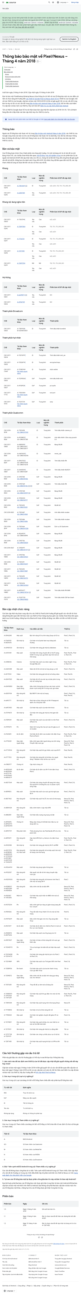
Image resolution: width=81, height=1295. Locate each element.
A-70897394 (21, 263)
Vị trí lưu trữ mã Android (9, 1259)
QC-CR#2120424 (22, 585)
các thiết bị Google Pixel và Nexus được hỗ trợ (42, 99)
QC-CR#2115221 (22, 507)
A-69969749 (21, 302)
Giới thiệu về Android (9, 1286)
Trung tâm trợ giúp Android (63, 1259)
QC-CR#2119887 (22, 571)
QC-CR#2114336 (22, 521)
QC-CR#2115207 (22, 564)
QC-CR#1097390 (22, 432)
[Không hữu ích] (77, 49)
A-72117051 (21, 251)
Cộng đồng (21, 1286)
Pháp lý (29, 1286)
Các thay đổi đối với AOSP (24, 27)
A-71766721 (20, 239)
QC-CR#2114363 (22, 514)
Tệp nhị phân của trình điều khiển (12, 1274)
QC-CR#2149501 (22, 557)
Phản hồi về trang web (61, 1286)
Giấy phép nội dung (58, 1244)
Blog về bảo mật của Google (37, 1268)
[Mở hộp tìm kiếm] (49, 2)
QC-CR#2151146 (22, 486)
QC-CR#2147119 (22, 550)
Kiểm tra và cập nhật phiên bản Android (54, 106)
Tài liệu (5, 8)
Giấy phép (37, 1286)
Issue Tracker (59, 1274)
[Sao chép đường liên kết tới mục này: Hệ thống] (13, 277)
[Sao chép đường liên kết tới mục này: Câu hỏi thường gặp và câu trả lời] (42, 1053)
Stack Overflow (60, 1271)
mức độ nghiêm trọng (53, 156)
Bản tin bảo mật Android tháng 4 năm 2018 (45, 104)
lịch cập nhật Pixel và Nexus (45, 1073)
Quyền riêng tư (47, 1286)
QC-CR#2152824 (22, 543)
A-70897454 (21, 227)
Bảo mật (17, 49)
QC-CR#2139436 (22, 479)
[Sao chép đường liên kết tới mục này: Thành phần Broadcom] (25, 311)
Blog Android (33, 1265)
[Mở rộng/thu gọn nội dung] (15, 67)
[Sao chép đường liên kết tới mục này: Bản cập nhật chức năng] (31, 609)
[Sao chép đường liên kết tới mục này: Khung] (10, 168)
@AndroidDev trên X (35, 1262)
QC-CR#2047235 (22, 528)
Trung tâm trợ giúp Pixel (62, 1262)
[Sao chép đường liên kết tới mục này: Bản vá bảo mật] (22, 149)
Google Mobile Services (62, 1268)
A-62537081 (21, 193)
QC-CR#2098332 (22, 599)
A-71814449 (21, 186)
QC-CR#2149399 (22, 493)
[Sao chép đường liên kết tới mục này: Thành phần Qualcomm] (25, 413)
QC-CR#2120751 (22, 578)
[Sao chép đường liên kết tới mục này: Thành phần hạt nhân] (23, 338)
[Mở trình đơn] (3, 2)
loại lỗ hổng (41, 156)
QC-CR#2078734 (22, 592)
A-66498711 (21, 295)
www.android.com (61, 1265)
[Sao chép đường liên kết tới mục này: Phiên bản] (15, 1196)
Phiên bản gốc (6, 1271)
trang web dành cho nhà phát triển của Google (59, 119)
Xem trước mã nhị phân (9, 1268)
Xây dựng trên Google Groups (38, 1274)
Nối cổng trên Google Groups (38, 1277)
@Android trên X (34, 1259)
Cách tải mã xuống (8, 1265)
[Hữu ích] (74, 49)
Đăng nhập (75, 2)
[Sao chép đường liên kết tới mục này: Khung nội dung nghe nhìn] (27, 202)
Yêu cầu (4, 1262)
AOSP (4, 49)
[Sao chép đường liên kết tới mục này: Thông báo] (16, 129)
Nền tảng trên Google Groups (38, 1271)
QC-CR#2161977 (22, 500)
